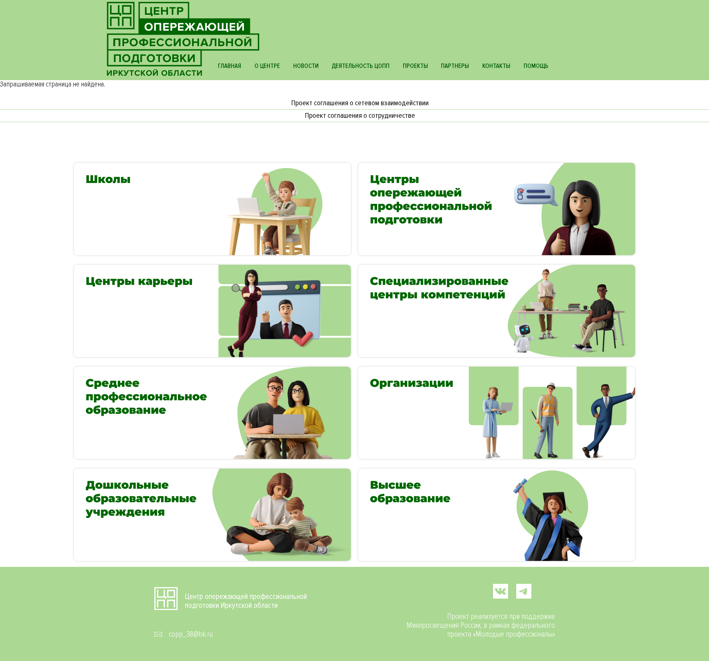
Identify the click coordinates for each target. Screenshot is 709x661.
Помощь (536, 66)
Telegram (524, 591)
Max (547, 591)
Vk (500, 591)
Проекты (415, 66)
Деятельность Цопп (361, 66)
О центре (267, 66)
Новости (306, 66)
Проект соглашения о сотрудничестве (360, 115)
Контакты (496, 66)
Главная (229, 66)
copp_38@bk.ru (191, 634)
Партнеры (455, 66)
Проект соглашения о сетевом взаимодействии (360, 103)
